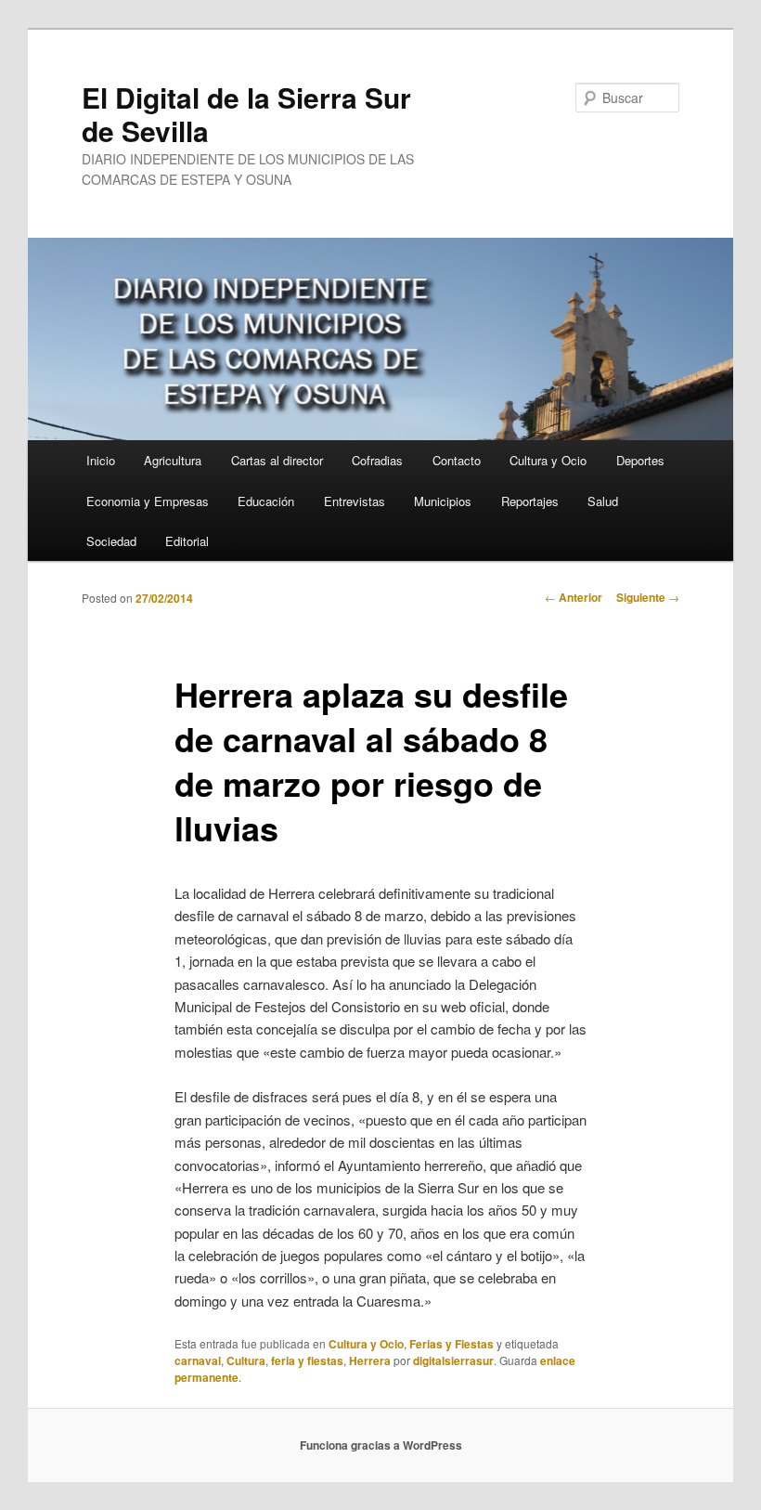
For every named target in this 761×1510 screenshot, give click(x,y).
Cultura (245, 1360)
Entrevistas (354, 501)
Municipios (442, 501)
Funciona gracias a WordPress (381, 1445)
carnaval (197, 1360)
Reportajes (530, 501)
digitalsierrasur (453, 1360)
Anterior (573, 597)
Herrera (370, 1360)
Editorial (187, 541)
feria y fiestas (307, 1360)
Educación (266, 501)
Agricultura (172, 460)
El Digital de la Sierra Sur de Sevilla (246, 113)
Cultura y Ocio (548, 460)
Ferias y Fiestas (451, 1343)
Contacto (456, 460)
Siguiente (647, 597)
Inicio (100, 460)
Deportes (640, 460)
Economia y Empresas (147, 501)
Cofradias (377, 460)
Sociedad (111, 541)
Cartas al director (277, 460)
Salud (602, 501)
